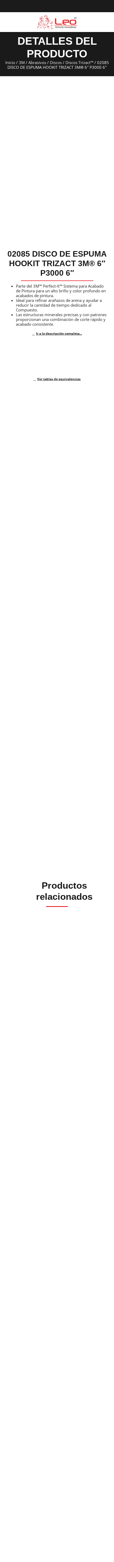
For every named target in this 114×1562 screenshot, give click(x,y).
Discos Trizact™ (79, 62)
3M (22, 62)
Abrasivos (37, 62)
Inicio (10, 62)
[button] (6, 22)
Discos (56, 62)
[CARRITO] (105, 22)
